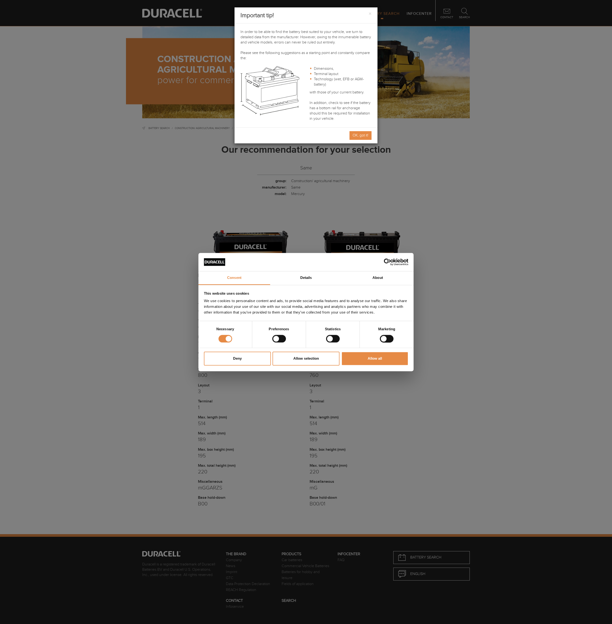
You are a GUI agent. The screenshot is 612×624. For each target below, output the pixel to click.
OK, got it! (360, 135)
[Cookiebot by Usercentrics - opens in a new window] (387, 262)
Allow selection (306, 359)
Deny (237, 359)
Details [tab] (306, 278)
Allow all (375, 359)
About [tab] (377, 278)
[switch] (279, 338)
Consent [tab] (234, 278)
